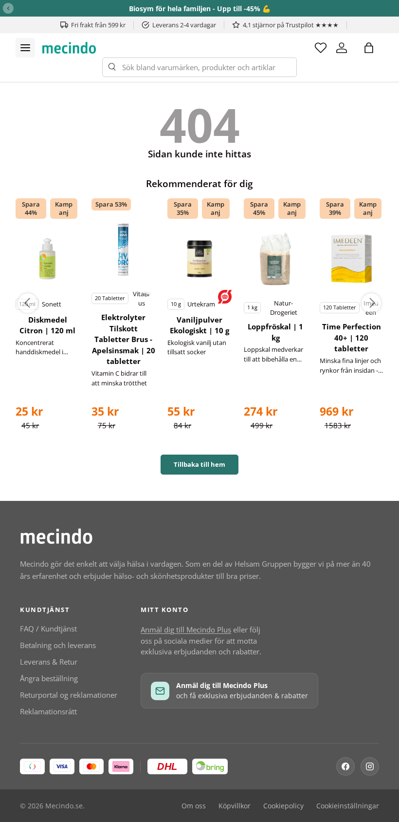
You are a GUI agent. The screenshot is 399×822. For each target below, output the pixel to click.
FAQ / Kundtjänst (48, 628)
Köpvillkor (234, 806)
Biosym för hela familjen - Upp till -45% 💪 (200, 8)
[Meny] (25, 47)
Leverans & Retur (48, 661)
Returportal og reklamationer (68, 694)
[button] (368, 47)
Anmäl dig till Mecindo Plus (186, 629)
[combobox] (199, 67)
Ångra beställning (49, 678)
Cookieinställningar (347, 806)
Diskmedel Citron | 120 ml (47, 325)
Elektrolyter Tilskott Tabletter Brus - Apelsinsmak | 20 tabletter (123, 339)
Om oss (193, 806)
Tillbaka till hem (199, 464)
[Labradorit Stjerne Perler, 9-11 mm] (47, 258)
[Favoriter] (320, 47)
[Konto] (341, 47)
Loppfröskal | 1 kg (275, 332)
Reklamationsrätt (48, 711)
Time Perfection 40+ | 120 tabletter (351, 337)
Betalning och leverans (58, 645)
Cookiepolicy (283, 806)
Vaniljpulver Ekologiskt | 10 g (199, 325)
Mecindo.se (64, 806)
